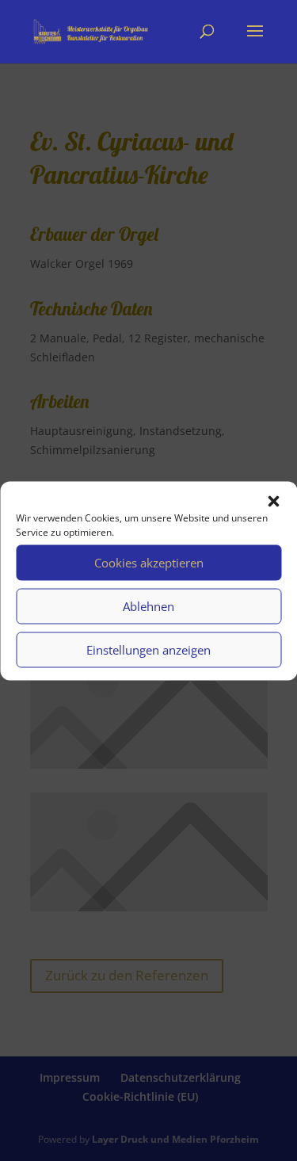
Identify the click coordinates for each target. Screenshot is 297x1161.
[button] (273, 501)
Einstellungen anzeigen (148, 650)
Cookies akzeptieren (149, 563)
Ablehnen (148, 606)
